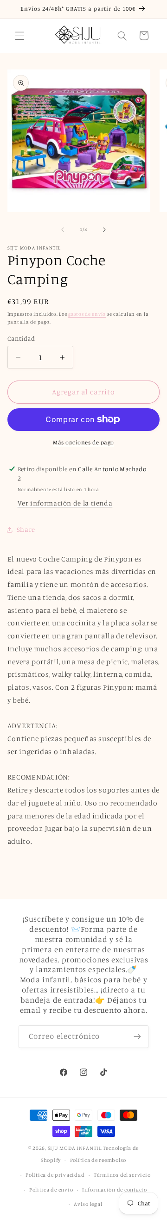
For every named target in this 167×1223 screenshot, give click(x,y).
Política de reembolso (98, 1160)
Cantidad (21, 338)
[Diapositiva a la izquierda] (62, 229)
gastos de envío (87, 314)
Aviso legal (88, 1204)
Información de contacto (114, 1189)
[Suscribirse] (137, 1036)
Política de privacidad (55, 1175)
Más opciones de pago (83, 442)
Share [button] (26, 529)
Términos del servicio (122, 1175)
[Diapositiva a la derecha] (104, 229)
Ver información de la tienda (65, 503)
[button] (19, 35)
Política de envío (51, 1189)
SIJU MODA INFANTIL (75, 1148)
